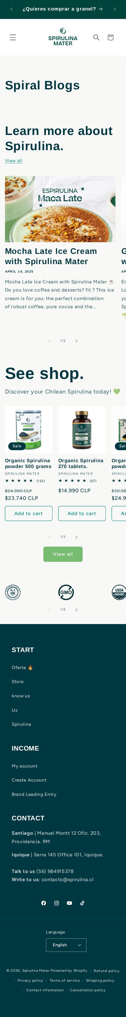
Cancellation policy (88, 990)
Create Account (29, 780)
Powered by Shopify (69, 971)
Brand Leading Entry (34, 794)
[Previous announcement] (11, 9)
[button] (13, 37)
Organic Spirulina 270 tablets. (80, 463)
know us (21, 696)
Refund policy (107, 971)
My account (25, 766)
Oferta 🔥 (22, 667)
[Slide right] (76, 341)
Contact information (45, 990)
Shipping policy (100, 980)
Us (14, 710)
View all (14, 160)
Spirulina (21, 724)
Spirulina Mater (36, 971)
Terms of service (65, 980)
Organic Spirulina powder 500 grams (28, 463)
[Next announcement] (114, 9)
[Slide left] (49, 341)
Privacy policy (30, 980)
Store (17, 681)
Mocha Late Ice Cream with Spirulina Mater (51, 256)
